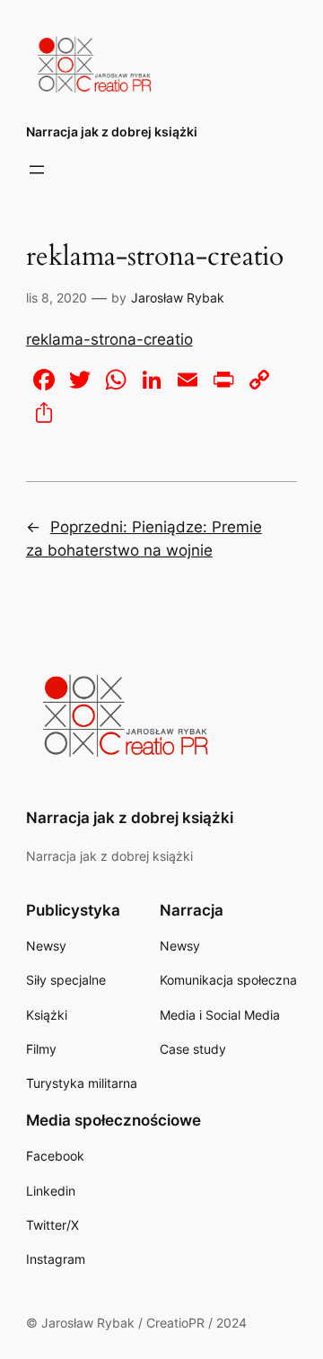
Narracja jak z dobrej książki (111, 131)
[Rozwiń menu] (37, 169)
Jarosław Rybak (177, 297)
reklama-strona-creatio (109, 339)
